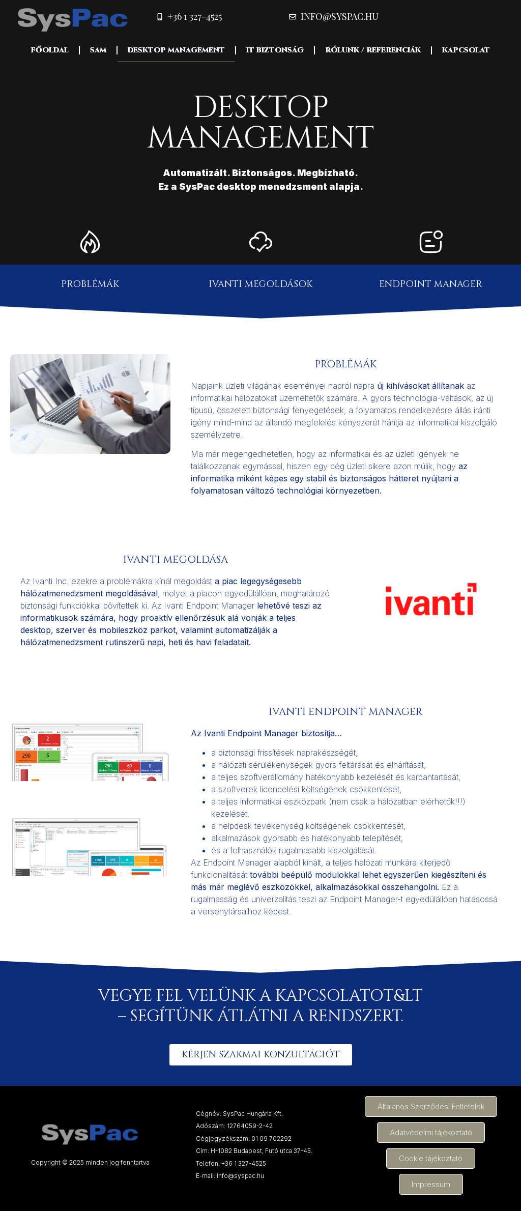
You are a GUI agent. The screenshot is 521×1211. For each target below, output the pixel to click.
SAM (98, 50)
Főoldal (50, 50)
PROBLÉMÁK (90, 284)
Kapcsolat (466, 50)
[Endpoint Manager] (431, 241)
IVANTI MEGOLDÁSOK (260, 284)
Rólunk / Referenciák (373, 50)
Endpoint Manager (430, 284)
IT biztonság (275, 50)
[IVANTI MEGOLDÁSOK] (260, 241)
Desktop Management (176, 50)
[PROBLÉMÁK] (90, 241)
